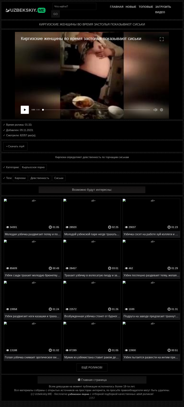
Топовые (146, 6)
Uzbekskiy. (27, 10)
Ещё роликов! (92, 367)
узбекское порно (78, 394)
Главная (116, 6)
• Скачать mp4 (15, 146)
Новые (131, 6)
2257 (92, 397)
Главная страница (94, 380)
